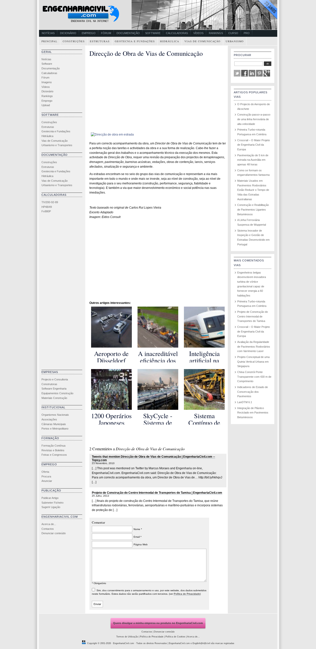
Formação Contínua (53, 445)
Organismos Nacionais (55, 414)
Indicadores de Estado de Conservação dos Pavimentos (252, 392)
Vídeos (198, 33)
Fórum (106, 33)
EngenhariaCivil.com (123, 643)
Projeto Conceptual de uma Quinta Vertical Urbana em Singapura (253, 361)
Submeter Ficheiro (52, 502)
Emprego (89, 33)
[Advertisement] (61, 293)
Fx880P (46, 211)
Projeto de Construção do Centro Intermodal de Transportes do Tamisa (252, 316)
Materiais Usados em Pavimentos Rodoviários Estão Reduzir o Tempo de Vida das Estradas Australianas (253, 190)
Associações (49, 419)
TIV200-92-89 (49, 202)
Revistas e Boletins (52, 450)
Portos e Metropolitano (54, 428)
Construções (74, 41)
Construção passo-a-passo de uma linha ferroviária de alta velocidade (253, 119)
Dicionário (68, 33)
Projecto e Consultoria (54, 379)
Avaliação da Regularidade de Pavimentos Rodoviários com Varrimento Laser (253, 346)
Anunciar (46, 480)
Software (152, 33)
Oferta (45, 471)
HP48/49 (46, 206)
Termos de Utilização (127, 636)
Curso (233, 33)
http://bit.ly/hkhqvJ (210, 477)
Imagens (46, 82)
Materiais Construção (54, 397)
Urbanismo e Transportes (56, 145)
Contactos (47, 528)
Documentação (128, 33)
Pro (247, 33)
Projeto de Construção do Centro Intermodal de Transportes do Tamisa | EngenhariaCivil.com (157, 492)
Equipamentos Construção (57, 393)
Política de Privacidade (187, 593)
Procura (46, 476)
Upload (45, 105)
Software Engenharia (53, 388)
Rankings (216, 33)
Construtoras (49, 384)
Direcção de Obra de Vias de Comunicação (146, 53)
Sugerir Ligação (50, 507)
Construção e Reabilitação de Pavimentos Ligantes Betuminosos (253, 209)
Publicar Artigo (50, 497)
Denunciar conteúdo (53, 533)
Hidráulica (169, 41)
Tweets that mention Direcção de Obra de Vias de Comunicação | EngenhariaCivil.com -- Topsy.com (153, 458)
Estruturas (100, 41)
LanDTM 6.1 (244, 402)
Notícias (48, 33)
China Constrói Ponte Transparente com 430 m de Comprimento (254, 377)
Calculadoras (177, 33)
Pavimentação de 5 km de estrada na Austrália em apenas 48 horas (252, 160)
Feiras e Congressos (54, 454)
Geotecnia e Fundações (135, 41)
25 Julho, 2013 (100, 495)
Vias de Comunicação (202, 41)
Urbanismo (235, 41)
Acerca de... (48, 524)
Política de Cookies (175, 636)
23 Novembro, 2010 (103, 463)
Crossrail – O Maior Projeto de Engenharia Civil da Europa (253, 145)
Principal (49, 41)
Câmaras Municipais (53, 424)
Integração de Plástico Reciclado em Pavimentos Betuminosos (252, 413)
